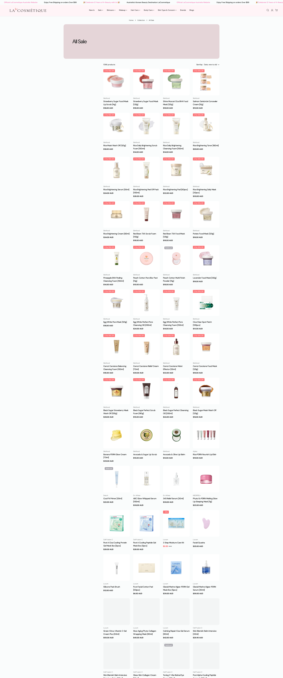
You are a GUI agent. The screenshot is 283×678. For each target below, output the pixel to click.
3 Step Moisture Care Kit (173, 542)
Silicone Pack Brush (111, 587)
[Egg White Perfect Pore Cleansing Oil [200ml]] (146, 302)
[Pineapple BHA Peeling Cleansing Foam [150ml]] (116, 258)
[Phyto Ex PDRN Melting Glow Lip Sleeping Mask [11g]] (206, 479)
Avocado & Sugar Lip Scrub (145, 454)
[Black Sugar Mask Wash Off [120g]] (206, 391)
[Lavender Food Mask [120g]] (206, 258)
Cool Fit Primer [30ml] (112, 498)
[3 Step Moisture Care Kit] (176, 523)
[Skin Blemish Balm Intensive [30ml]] (206, 611)
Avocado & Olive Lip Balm (174, 454)
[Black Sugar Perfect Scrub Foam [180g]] (146, 391)
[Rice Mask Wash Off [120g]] (116, 126)
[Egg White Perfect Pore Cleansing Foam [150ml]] (176, 302)
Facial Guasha (199, 542)
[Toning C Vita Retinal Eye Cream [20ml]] (176, 656)
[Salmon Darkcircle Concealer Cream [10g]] (206, 82)
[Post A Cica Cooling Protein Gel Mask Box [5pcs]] (116, 523)
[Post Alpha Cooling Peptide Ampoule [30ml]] (206, 656)
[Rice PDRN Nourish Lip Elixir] (206, 435)
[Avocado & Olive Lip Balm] (176, 435)
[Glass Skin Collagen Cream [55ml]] (146, 656)
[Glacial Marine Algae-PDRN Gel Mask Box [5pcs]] (176, 567)
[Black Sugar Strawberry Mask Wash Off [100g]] (116, 391)
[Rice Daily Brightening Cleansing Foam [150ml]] (176, 126)
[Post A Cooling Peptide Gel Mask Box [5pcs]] (146, 523)
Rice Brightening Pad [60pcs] (175, 189)
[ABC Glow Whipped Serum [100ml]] (146, 479)
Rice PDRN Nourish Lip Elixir (204, 454)
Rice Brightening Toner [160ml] (206, 145)
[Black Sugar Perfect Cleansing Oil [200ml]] (176, 391)
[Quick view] (126, 73)
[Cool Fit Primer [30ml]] (116, 479)
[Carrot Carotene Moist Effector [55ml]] (176, 347)
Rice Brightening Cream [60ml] (116, 233)
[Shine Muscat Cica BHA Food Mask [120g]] (176, 82)
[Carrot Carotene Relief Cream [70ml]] (146, 347)
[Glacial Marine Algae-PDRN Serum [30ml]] (206, 567)
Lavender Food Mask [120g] (204, 278)
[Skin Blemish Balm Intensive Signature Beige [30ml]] (116, 656)
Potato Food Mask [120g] (203, 233)
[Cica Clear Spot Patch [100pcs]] (206, 302)
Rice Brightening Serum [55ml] (116, 189)
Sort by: (199, 64)
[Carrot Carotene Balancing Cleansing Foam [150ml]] (116, 347)
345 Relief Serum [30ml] (173, 498)
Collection (141, 20)
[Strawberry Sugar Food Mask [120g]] (146, 82)
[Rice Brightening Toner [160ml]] (206, 126)
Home (131, 20)
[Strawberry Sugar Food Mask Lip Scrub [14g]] (116, 82)
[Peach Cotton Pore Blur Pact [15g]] (146, 258)
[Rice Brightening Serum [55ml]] (116, 170)
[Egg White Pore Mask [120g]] (116, 302)
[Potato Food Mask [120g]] (206, 214)
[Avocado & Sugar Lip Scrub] (146, 435)
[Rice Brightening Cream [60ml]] (116, 214)
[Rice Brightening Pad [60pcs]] (176, 170)
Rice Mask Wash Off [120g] (114, 145)
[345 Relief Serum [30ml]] (176, 479)
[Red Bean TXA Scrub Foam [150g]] (146, 214)
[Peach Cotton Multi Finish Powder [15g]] (176, 258)
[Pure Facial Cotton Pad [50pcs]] (146, 567)
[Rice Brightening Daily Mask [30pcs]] (206, 170)
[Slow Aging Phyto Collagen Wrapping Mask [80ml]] (146, 611)
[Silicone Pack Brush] (116, 567)
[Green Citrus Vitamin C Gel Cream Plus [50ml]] (116, 611)
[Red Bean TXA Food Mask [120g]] (176, 214)
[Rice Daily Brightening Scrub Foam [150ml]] (146, 126)
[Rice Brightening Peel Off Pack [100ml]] (146, 170)
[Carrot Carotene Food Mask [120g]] (206, 347)
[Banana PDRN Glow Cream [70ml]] (116, 435)
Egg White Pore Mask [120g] (115, 322)
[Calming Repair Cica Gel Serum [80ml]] (176, 611)
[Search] (268, 10)
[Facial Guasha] (206, 523)
